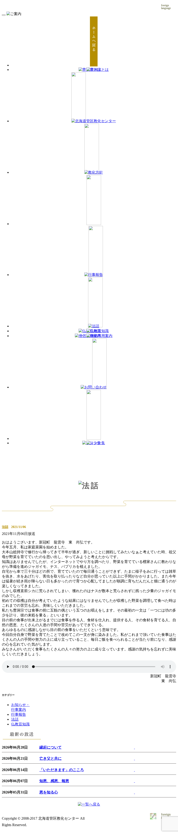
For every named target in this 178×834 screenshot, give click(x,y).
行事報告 (18, 714)
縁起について (50, 747)
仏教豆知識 (20, 724)
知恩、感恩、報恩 (54, 781)
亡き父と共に (50, 758)
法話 (5, 527)
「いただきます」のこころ (61, 770)
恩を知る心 (48, 792)
